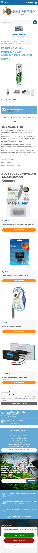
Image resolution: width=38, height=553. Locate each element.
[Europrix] (19, 11)
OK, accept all (19, 535)
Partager (14, 118)
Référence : (5, 99)
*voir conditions (11, 416)
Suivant (36, 93)
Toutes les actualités (19, 403)
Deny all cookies (19, 540)
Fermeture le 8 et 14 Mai (8, 395)
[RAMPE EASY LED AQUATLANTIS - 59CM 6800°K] (8, 92)
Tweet (6, 118)
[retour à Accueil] (2, 42)
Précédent (2, 93)
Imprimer (19, 121)
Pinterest (31, 118)
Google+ (22, 118)
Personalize (19, 546)
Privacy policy (19, 549)
